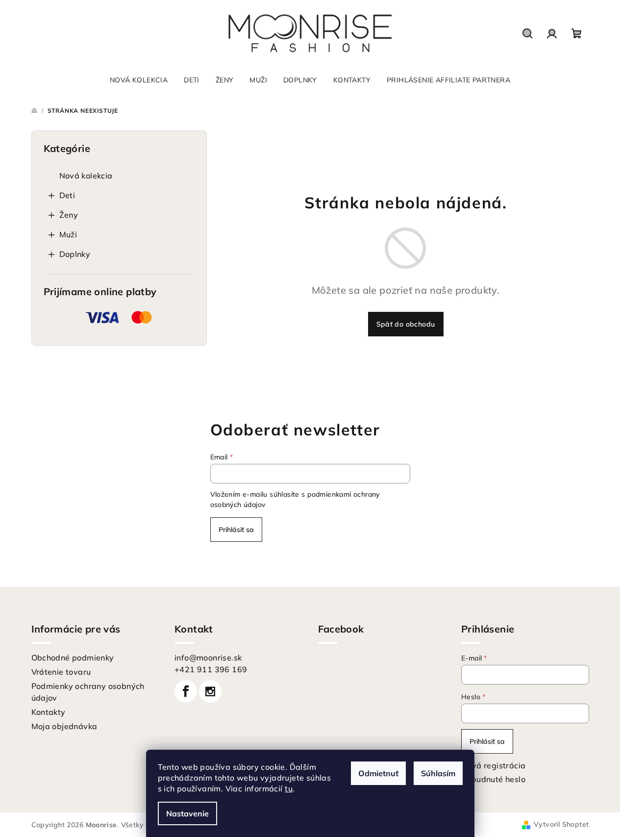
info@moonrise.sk (208, 657)
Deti (67, 195)
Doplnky (75, 254)
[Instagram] (210, 691)
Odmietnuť (378, 773)
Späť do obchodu (405, 324)
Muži (68, 234)
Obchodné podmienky (72, 657)
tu (289, 788)
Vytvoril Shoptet (561, 824)
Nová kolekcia (86, 175)
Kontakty (48, 712)
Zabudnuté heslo (493, 779)
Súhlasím (438, 773)
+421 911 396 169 (210, 669)
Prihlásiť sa (236, 529)
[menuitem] (138, 80)
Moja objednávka (64, 726)
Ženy (68, 215)
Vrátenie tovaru (61, 672)
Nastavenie (187, 813)
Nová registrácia (493, 765)
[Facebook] (185, 691)
